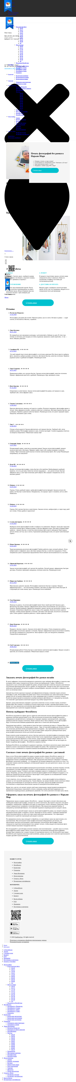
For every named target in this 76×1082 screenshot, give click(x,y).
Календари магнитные (22, 75)
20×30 (21, 56)
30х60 (21, 101)
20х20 (21, 36)
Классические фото (21, 27)
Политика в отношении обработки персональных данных (28, 940)
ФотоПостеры (20, 113)
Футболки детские (21, 132)
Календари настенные (22, 79)
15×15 (21, 51)
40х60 (21, 106)
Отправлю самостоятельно (23, 82)
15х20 (21, 35)
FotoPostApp (19, 937)
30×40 (21, 59)
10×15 (21, 48)
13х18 (21, 31)
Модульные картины (22, 111)
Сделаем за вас (18, 893)
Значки (18, 118)
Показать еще (14, 662)
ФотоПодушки (20, 115)
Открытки (17, 870)
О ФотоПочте (18, 888)
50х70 (21, 108)
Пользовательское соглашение (19, 942)
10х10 (21, 28)
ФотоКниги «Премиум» (22, 66)
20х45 (21, 100)
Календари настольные (22, 77)
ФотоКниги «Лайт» (21, 69)
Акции (16, 890)
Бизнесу (16, 896)
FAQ (15, 901)
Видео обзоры (18, 899)
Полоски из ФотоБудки (22, 63)
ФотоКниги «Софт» (21, 71)
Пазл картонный (20, 124)
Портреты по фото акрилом (23, 88)
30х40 (21, 41)
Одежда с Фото (18, 878)
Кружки (18, 121)
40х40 (21, 105)
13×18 (21, 49)
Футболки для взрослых (22, 134)
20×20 (21, 54)
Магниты (18, 128)
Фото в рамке (19, 45)
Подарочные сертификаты (22, 881)
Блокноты (19, 72)
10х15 (21, 30)
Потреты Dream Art (21, 87)
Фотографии (18, 862)
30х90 (21, 103)
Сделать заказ (37, 170)
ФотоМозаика (20, 90)
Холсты (18, 92)
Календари (17, 867)
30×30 (21, 58)
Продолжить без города (12, 68)
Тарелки (18, 126)
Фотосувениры (18, 876)
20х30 (21, 38)
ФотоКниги (17, 865)
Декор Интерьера (19, 873)
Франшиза (17, 904)
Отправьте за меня (21, 84)
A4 (20, 61)
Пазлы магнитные (21, 129)
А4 (20, 43)
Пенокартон (19, 110)
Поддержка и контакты (21, 907)
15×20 (21, 53)
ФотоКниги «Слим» (21, 67)
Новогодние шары (21, 123)
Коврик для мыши (21, 119)
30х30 (21, 40)
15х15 (21, 33)
